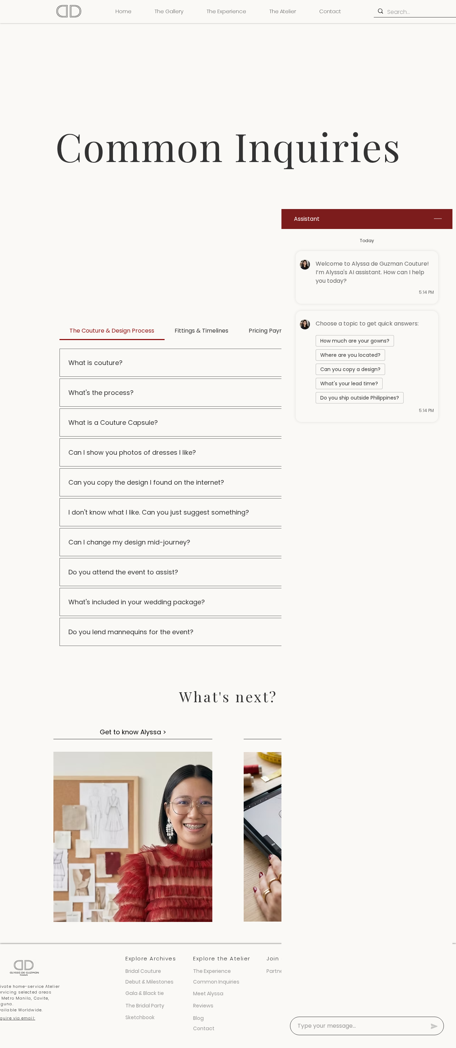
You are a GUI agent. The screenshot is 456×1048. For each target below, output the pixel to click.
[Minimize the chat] (438, 219)
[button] (169, 11)
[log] (366, 620)
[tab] (112, 331)
